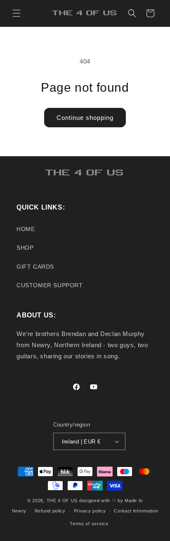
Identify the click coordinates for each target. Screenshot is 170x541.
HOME (26, 229)
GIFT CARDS (35, 266)
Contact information (136, 510)
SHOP (25, 247)
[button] (16, 13)
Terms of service (89, 523)
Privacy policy (90, 510)
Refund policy (50, 510)
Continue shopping (85, 117)
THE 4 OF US (62, 500)
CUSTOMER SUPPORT (50, 285)
